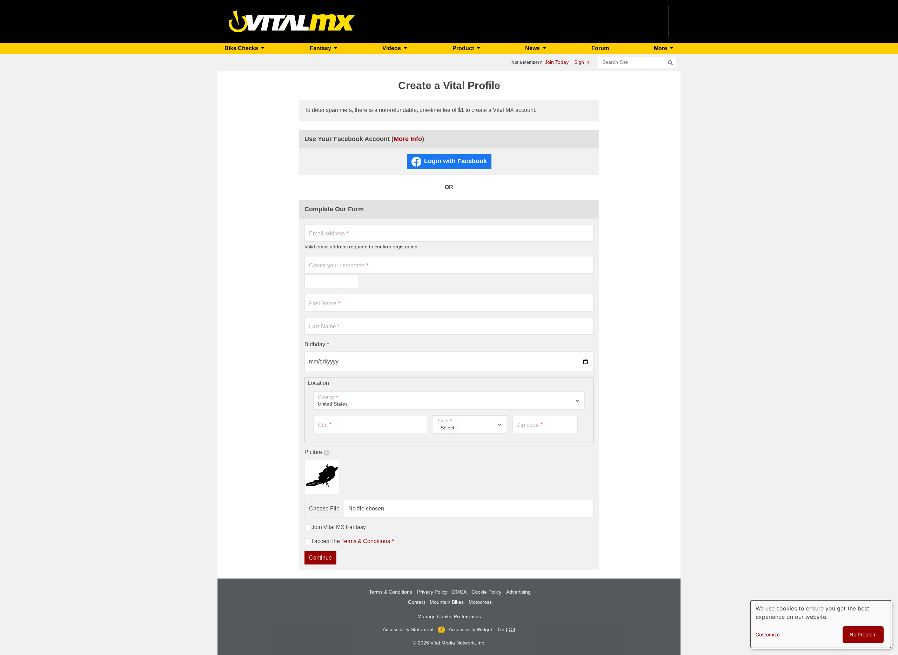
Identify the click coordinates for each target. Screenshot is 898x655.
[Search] (670, 62)
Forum (600, 48)
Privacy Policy (432, 592)
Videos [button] (392, 48)
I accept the (350, 541)
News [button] (533, 48)
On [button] (501, 629)
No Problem (863, 634)
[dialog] (821, 624)
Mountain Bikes (447, 602)
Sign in (581, 62)
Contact (416, 602)
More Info (408, 138)
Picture (313, 452)
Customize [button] (768, 634)
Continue (320, 558)
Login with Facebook (455, 161)
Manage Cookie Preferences (449, 616)
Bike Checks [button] (242, 48)
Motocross (480, 602)
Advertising (518, 592)
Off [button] (512, 629)
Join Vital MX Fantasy (338, 527)
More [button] (661, 48)
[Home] (292, 21)
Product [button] (464, 48)
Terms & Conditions (365, 541)
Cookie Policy (486, 592)
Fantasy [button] (321, 48)
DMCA (459, 592)
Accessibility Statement (408, 629)
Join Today (557, 62)
